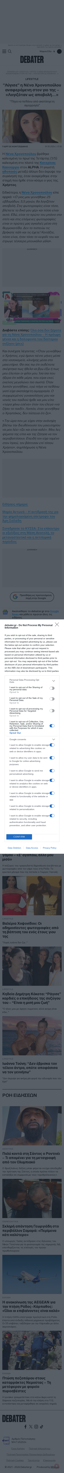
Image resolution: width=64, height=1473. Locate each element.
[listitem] (32, 681)
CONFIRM (19, 837)
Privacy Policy (49, 848)
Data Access (32, 848)
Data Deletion (14, 848)
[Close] (58, 625)
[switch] (52, 688)
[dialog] (32, 736)
